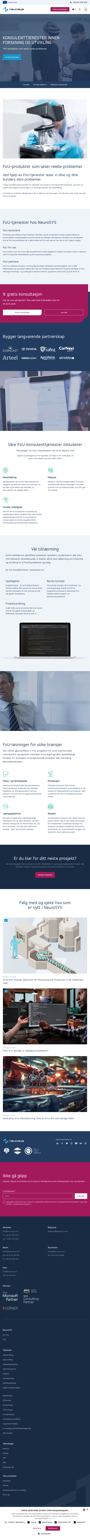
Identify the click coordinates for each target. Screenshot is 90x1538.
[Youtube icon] (76, 1143)
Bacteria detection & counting (14, 1490)
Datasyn (6, 1374)
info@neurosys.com (10, 1231)
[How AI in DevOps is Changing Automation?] (45, 1016)
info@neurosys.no (10, 1271)
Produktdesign (8, 1414)
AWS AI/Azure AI (9, 1369)
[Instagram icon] (71, 1143)
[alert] (45, 1522)
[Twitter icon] (66, 1143)
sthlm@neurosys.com (56, 1251)
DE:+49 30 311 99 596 (11, 1255)
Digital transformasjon (11, 1388)
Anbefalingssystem (10, 1364)
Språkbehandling (9, 1383)
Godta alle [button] (52, 1528)
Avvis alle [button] (37, 1528)
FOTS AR (6, 1495)
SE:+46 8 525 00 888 (56, 1255)
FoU (4, 1339)
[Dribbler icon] (85, 1143)
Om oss (6, 1335)
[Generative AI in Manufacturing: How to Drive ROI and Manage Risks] (45, 1084)
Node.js (5, 1453)
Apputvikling (8, 1360)
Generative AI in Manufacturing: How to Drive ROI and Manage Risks (38, 1118)
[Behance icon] (80, 1143)
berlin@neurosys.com (11, 1251)
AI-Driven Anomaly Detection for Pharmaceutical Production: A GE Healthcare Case (43, 981)
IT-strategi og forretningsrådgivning (17, 1428)
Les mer (52, 1518)
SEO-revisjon (8, 1433)
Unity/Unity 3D (8, 1467)
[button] (45, 1533)
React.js (6, 1448)
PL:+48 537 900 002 (11, 1235)
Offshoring (7, 1400)
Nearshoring (7, 1396)
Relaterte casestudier (59, 84)
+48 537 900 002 (80, 2)
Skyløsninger (8, 1405)
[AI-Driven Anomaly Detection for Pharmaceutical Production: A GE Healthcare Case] (45, 945)
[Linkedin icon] (57, 1143)
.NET (4, 1458)
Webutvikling (8, 1355)
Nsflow (5, 1485)
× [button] (87, 1510)
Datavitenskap (8, 1378)
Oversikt (26, 84)
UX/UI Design (8, 1410)
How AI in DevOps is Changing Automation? (25, 1050)
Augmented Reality (10, 1424)
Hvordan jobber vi (40, 84)
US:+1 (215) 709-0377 (11, 1239)
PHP (4, 1462)
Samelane (6, 1481)
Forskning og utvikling (11, 1419)
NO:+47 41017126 (9, 1275)
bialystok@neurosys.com (58, 1231)
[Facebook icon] (62, 1143)
